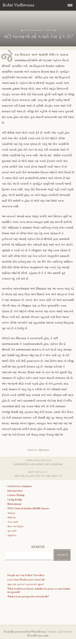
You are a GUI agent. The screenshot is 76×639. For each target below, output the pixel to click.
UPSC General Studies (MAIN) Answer (28, 508)
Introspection (14, 490)
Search (62, 555)
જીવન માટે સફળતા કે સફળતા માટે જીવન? (25, 584)
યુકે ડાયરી (11, 530)
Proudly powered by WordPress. (25, 631)
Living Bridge (14, 499)
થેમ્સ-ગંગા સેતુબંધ (15, 526)
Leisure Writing (16, 495)
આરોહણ (11, 513)
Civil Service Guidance (19, 486)
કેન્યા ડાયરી (12, 522)
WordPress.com (37, 635)
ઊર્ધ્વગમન (43, 450)
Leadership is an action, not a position (38, 462)
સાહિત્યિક (11, 535)
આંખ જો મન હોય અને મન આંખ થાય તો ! (38, 474)
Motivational (14, 504)
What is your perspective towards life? (28, 596)
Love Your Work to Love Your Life (26, 579)
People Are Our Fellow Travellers (25, 575)
